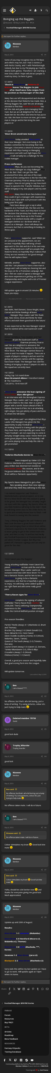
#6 (45, 827)
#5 (45, 783)
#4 (45, 756)
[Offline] (5, 43)
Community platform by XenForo (27, 1064)
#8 (45, 917)
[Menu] (5, 10)
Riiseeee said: (12, 833)
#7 (45, 870)
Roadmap (9, 1035)
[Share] (42, 54)
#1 (45, 55)
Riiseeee (8, 23)
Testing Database (13, 1052)
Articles (8, 1031)
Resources (9, 1019)
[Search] (47, 10)
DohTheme (44, 1070)
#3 (45, 729)
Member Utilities (22, 1066)
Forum (7, 1015)
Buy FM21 (9, 1022)
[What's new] (41, 10)
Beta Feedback (11, 1039)
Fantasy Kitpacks (12, 1048)
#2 (45, 696)
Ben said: (10, 789)
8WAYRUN (44, 1066)
